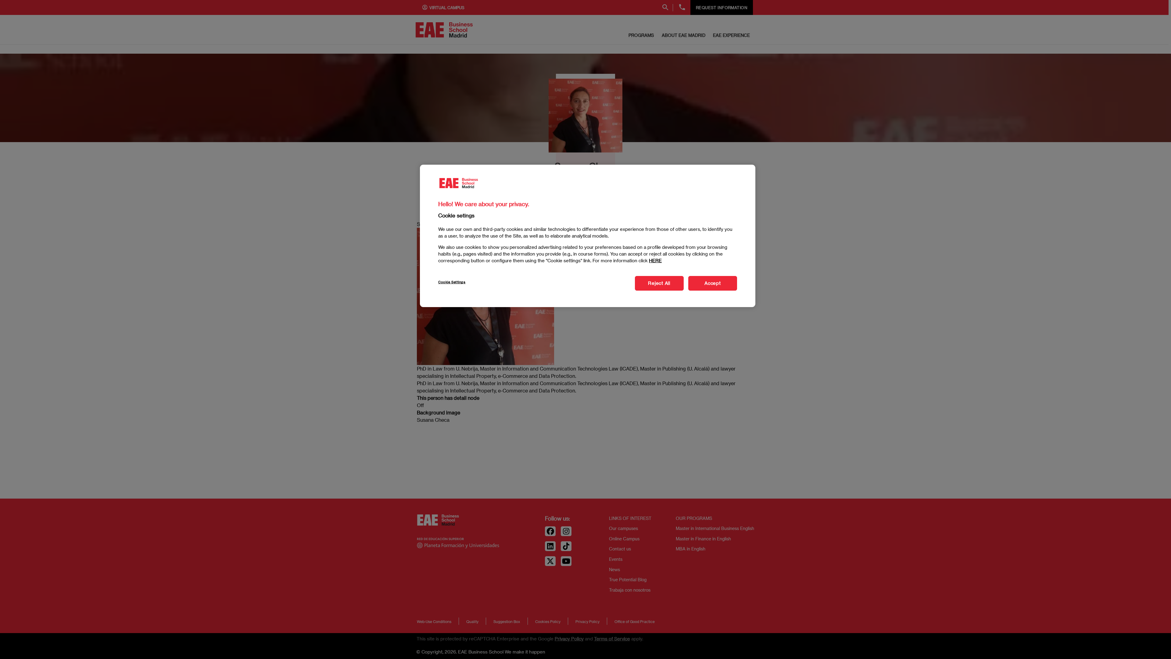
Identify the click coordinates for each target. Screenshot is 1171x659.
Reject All (659, 283)
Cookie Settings (452, 282)
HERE (655, 260)
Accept (712, 283)
